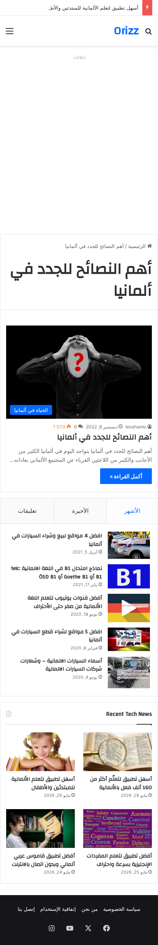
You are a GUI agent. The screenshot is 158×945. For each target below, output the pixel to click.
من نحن (89, 909)
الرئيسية (137, 246)
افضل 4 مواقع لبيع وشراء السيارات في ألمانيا (57, 540)
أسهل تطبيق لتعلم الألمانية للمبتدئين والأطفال (90, 8)
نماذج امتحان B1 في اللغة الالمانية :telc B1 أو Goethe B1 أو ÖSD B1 (56, 572)
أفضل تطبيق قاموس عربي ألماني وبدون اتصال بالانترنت (43, 860)
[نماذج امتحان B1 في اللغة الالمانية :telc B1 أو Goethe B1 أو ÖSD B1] (129, 576)
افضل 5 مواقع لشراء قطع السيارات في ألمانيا (57, 636)
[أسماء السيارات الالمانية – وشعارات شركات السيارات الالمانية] (129, 673)
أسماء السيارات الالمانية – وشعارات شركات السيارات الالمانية (61, 665)
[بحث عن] (148, 33)
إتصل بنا (26, 909)
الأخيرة (80, 510)
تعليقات (27, 510)
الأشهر (132, 510)
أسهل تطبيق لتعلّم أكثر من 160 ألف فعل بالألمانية (121, 783)
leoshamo (135, 427)
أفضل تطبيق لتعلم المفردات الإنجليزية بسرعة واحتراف (119, 860)
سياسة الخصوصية (121, 909)
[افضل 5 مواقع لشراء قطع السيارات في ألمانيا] (129, 639)
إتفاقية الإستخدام (58, 909)
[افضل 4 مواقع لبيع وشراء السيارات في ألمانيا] (129, 545)
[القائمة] (9, 33)
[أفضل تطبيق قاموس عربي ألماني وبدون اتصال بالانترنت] (40, 828)
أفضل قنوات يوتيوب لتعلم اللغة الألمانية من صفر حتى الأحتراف (65, 602)
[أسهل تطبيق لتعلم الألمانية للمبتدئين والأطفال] (40, 751)
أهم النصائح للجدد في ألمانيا (104, 437)
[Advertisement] (79, 142)
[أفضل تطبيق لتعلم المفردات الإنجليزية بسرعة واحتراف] (117, 828)
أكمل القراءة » (126, 476)
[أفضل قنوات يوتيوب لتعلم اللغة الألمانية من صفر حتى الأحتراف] (129, 608)
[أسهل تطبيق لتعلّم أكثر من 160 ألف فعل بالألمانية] (117, 751)
